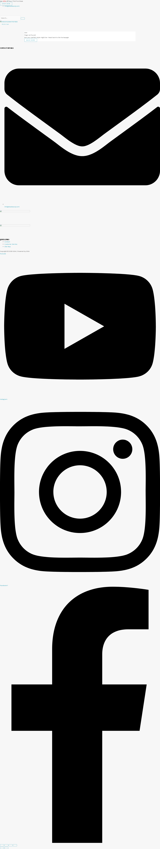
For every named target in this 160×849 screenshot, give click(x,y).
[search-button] (23, 19)
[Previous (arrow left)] (2, 848)
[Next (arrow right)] (6, 848)
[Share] (11, 845)
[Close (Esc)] (15, 845)
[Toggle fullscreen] (6, 845)
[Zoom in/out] (2, 845)
